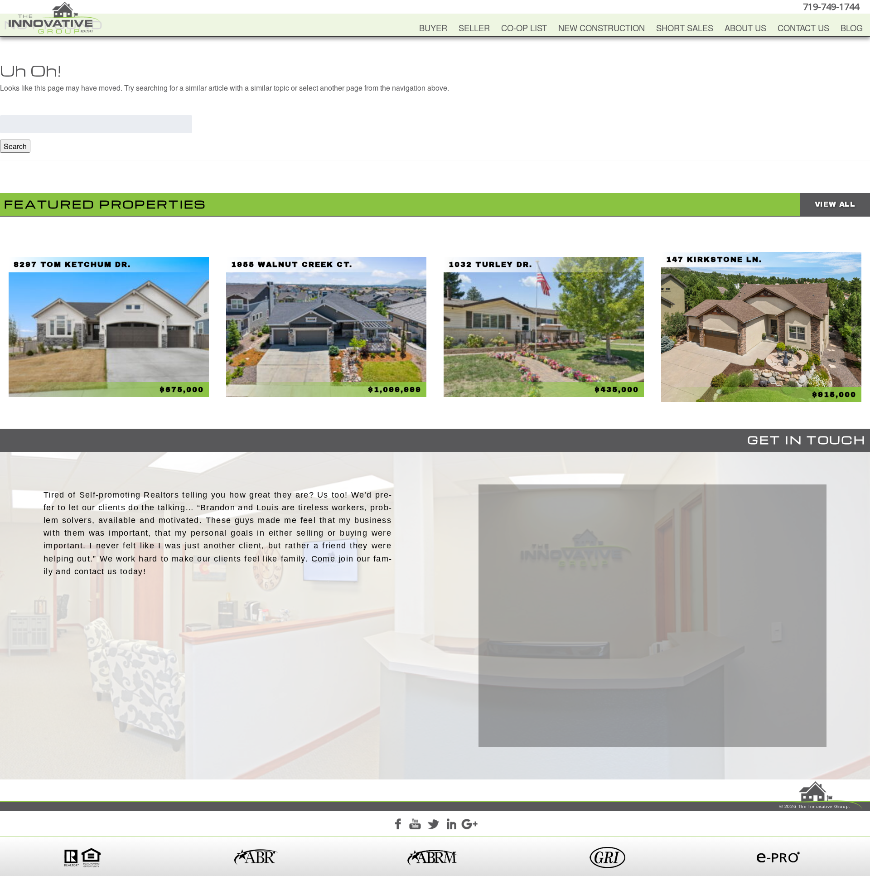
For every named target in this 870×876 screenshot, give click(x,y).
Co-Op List (524, 28)
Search (15, 146)
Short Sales (684, 28)
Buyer (433, 28)
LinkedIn (451, 825)
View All (835, 204)
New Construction (601, 28)
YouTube (415, 825)
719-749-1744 (831, 6)
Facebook (397, 825)
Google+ (469, 825)
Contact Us (803, 28)
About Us (745, 28)
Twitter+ (433, 825)
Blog (852, 28)
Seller (474, 28)
